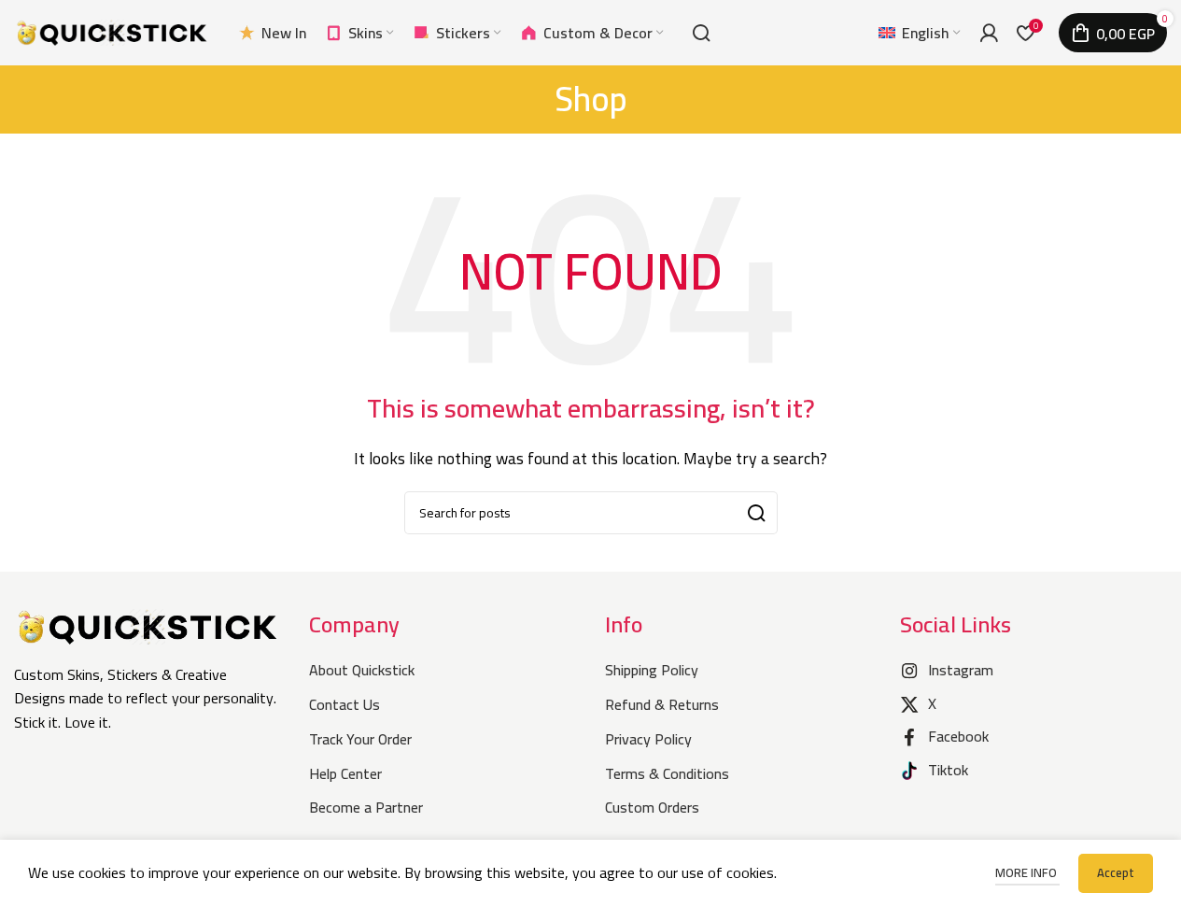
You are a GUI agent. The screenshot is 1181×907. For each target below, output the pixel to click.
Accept (1115, 872)
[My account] (988, 32)
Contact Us (344, 704)
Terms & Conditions (667, 773)
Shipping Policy (651, 670)
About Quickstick (362, 670)
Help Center (345, 773)
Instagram (960, 670)
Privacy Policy (648, 739)
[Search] (701, 32)
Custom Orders (652, 807)
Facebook (958, 736)
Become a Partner (366, 807)
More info (1027, 872)
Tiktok (948, 770)
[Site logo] (112, 31)
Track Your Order (360, 739)
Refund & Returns (662, 704)
